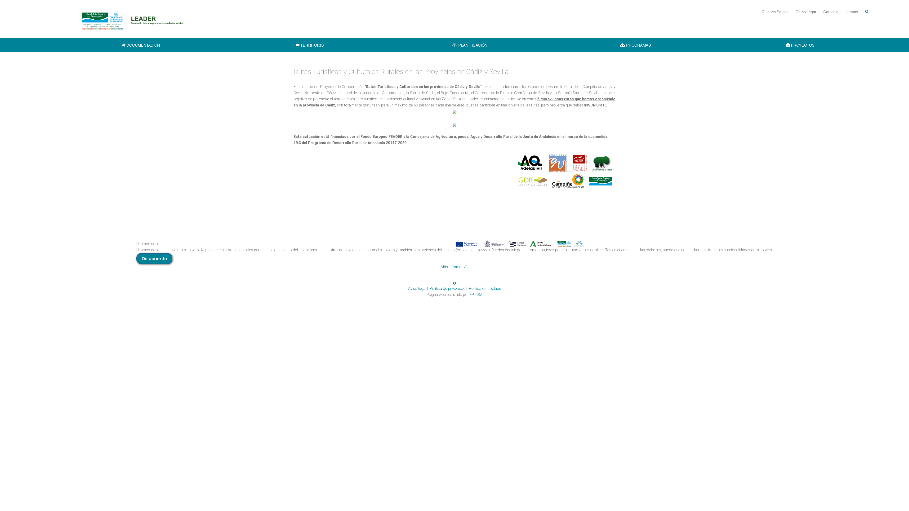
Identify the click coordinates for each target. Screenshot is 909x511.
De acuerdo (154, 258)
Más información (454, 267)
